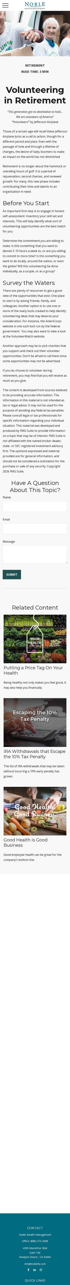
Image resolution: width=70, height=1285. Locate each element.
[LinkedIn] (34, 1269)
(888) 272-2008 (39, 1241)
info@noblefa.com (35, 1264)
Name (7, 497)
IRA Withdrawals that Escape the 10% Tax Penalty (35, 754)
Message (9, 542)
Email (6, 519)
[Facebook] (28, 1269)
